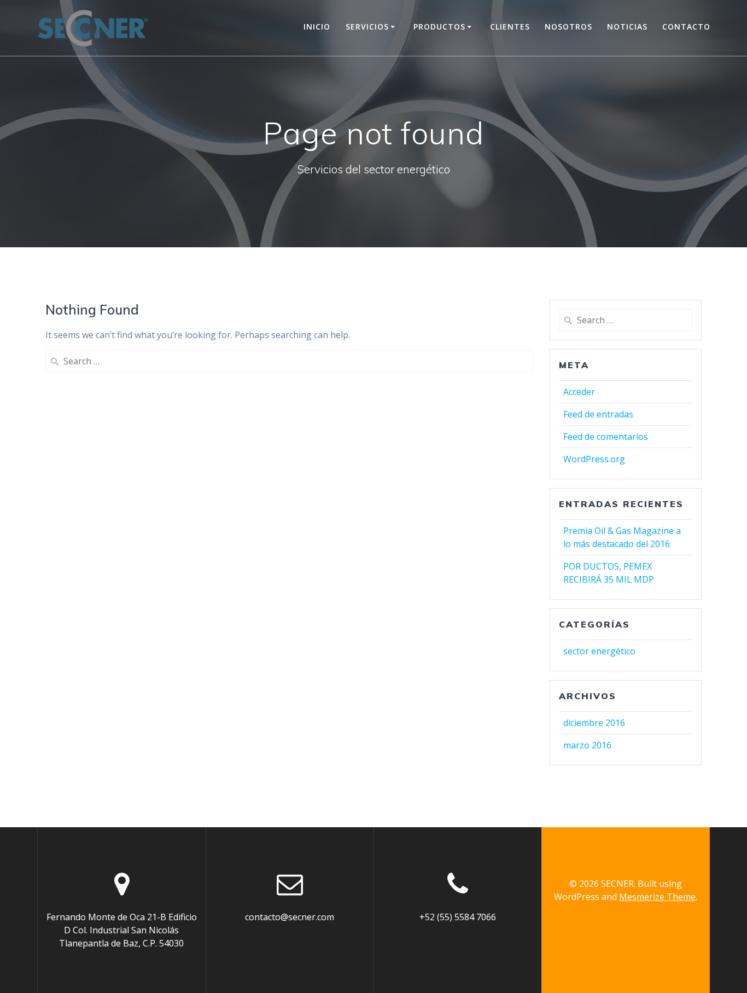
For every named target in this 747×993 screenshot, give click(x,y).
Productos (439, 26)
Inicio (317, 26)
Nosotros (568, 26)
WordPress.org (594, 459)
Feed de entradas (598, 414)
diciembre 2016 (594, 723)
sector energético (599, 651)
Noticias (627, 26)
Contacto (686, 26)
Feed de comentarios (605, 437)
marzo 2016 (587, 745)
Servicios (367, 26)
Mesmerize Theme (657, 897)
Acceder (579, 392)
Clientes (510, 26)
